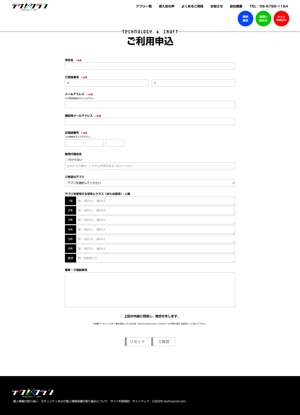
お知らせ (217, 6)
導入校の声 (167, 6)
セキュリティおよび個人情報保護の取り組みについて (74, 401)
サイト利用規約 (120, 401)
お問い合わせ (263, 18)
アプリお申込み (281, 18)
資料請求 (245, 18)
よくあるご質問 (192, 6)
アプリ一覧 (144, 6)
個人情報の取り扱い (25, 401)
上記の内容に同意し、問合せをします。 (152, 316)
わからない (75, 159)
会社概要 (236, 6)
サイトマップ (140, 401)
